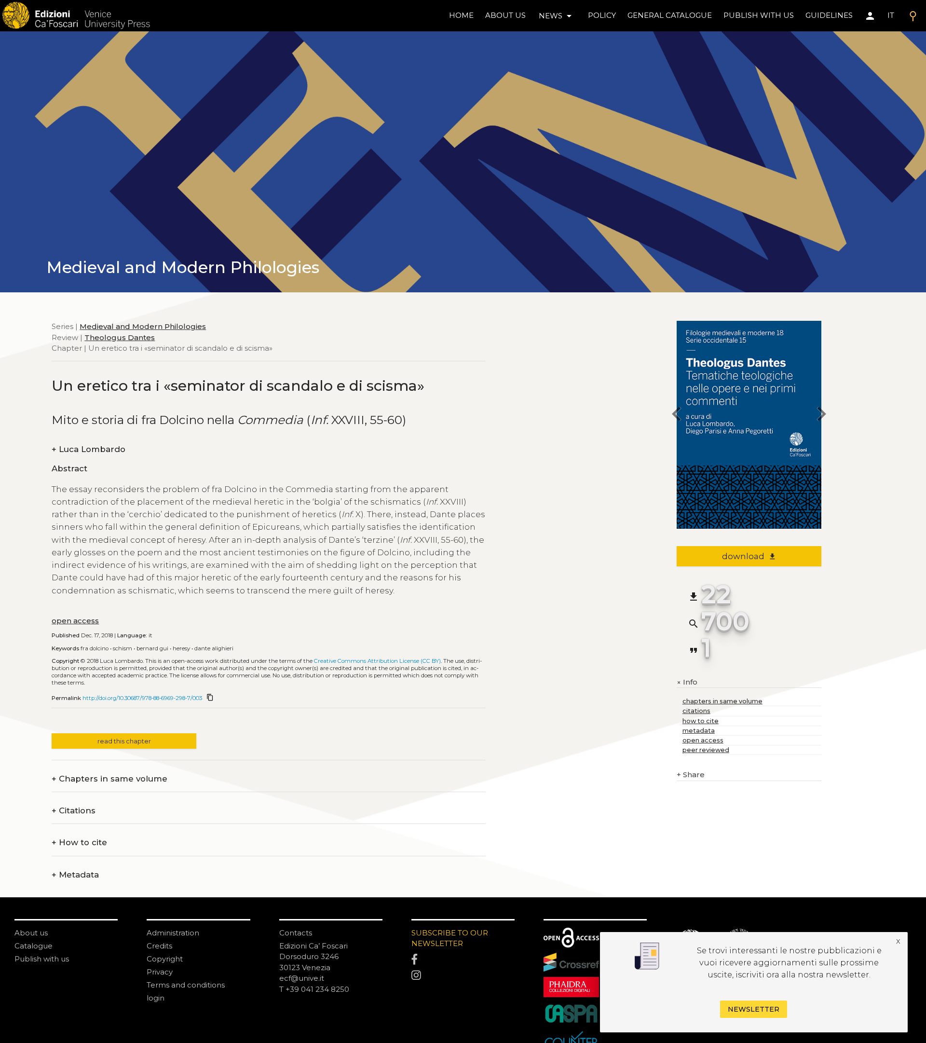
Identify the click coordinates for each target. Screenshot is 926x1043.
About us (505, 15)
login (155, 997)
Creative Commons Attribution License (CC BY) (377, 661)
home (461, 15)
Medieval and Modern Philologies (143, 326)
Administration (173, 932)
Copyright (165, 958)
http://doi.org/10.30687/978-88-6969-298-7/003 (142, 698)
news (557, 16)
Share (691, 774)
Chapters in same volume (109, 778)
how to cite (700, 721)
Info (687, 682)
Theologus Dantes (119, 337)
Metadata (75, 874)
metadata (698, 730)
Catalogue (33, 945)
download (749, 556)
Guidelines (829, 15)
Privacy (160, 971)
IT (890, 15)
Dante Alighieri (213, 648)
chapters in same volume (722, 701)
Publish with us (758, 15)
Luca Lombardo (88, 449)
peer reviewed (705, 750)
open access (75, 620)
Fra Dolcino (95, 648)
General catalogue (669, 15)
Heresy (181, 648)
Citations (73, 810)
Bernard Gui (152, 648)
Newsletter (753, 1009)
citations (696, 710)
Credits (159, 945)
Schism (122, 648)
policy (602, 15)
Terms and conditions (186, 984)
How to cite (79, 842)
